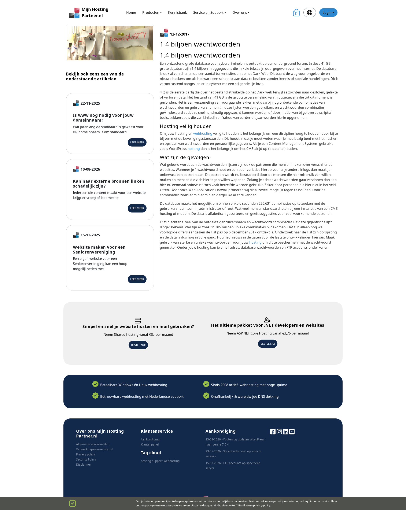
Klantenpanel (150, 444)
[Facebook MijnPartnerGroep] (273, 431)
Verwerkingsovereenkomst (94, 449)
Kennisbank (177, 12)
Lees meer (137, 142)
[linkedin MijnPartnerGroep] (285, 431)
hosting (194, 148)
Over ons (239, 12)
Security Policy (86, 459)
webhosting (203, 133)
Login (327, 12)
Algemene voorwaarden (92, 444)
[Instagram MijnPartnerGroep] (279, 431)
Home (131, 12)
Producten (150, 12)
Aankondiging (150, 439)
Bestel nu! (138, 345)
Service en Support (208, 12)
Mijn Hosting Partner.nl (95, 12)
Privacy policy (85, 454)
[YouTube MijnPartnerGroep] (292, 431)
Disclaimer (83, 464)
